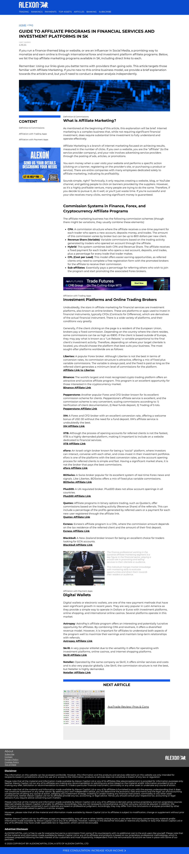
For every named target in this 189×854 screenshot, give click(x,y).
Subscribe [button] (9, 754)
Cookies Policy (12, 762)
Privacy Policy (11, 759)
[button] (105, 12)
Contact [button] (8, 757)
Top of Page (10, 764)
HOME (22, 25)
